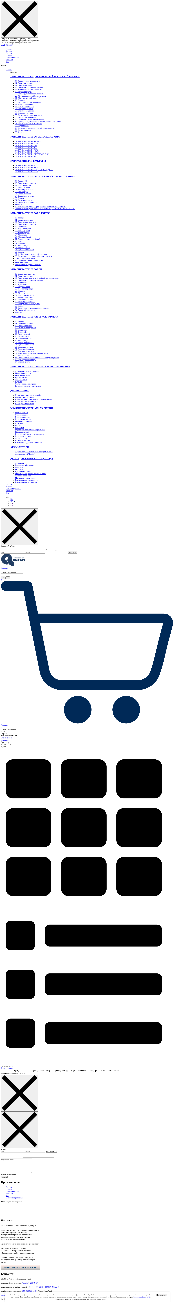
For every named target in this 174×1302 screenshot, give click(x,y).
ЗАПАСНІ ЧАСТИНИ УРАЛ (27, 152)
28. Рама (18, 241)
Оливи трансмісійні (23, 419)
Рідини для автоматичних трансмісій (30, 430)
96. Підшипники (22, 126)
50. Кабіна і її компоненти (25, 117)
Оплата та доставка (13, 57)
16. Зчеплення (21, 226)
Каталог (9, 51)
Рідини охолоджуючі (23, 421)
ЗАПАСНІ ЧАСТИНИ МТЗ (26, 165)
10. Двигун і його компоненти (27, 81)
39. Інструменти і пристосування (28, 115)
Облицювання (21, 380)
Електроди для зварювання (26, 482)
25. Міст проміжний (23, 237)
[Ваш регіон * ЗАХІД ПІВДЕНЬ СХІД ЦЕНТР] (51, 1151)
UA (2, 45)
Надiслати (72, 552)
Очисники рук (21, 438)
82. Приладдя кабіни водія (25, 360)
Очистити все (6, 738)
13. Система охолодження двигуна (29, 87)
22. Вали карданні (22, 187)
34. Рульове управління (24, 107)
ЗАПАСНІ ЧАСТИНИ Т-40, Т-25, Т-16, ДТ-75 (34, 170)
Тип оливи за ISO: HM (10, 736)
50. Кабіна (19, 306)
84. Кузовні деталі (22, 362)
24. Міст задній (21, 235)
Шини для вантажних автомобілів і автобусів (33, 399)
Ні (11, 744)
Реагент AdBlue (21, 413)
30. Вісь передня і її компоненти (28, 102)
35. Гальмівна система (24, 109)
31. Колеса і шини (22, 248)
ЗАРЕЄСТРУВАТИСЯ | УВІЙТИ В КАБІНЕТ (20, 1268)
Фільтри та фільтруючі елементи (28, 265)
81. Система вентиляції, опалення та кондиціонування (37, 358)
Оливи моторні (21, 415)
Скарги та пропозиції (14, 1198)
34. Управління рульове (24, 196)
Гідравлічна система (23, 373)
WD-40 (18, 425)
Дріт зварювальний (23, 476)
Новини (9, 55)
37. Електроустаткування (25, 200)
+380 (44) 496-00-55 (35, 1287)
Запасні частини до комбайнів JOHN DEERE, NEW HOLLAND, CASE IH (45, 209)
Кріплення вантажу (23, 472)
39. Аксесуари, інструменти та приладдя (31, 353)
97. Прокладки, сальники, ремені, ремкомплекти (34, 128)
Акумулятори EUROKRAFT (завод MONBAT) (34, 452)
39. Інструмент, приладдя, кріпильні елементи (33, 256)
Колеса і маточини (22, 375)
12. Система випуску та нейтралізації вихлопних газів (37, 278)
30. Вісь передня (21, 192)
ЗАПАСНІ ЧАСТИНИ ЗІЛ (26, 148)
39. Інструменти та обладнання (27, 304)
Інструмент (19, 469)
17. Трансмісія (21, 285)
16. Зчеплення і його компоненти (28, 90)
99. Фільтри (20, 132)
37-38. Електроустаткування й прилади (31, 254)
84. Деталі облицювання (25, 310)
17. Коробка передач (23, 92)
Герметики (19, 428)
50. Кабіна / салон (22, 355)
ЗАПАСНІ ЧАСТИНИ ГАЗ (26, 146)
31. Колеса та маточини (24, 295)
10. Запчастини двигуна (25, 274)
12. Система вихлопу (23, 85)
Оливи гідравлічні (22, 417)
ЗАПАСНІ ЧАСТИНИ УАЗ (26, 156)
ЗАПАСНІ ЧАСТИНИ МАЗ (26, 143)
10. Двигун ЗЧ (21, 181)
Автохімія (19, 423)
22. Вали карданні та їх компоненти (29, 94)
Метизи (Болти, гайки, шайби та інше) (30, 474)
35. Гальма (19, 198)
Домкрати (19, 467)
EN (8, 45)
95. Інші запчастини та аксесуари (28, 124)
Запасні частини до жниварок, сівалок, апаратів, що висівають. (40, 207)
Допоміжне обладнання (24, 465)
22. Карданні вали (22, 287)
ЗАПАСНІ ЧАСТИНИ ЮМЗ (26, 168)
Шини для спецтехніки (24, 404)
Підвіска (18, 382)
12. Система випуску (23, 326)
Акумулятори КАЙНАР (25, 454)
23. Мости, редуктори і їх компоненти (30, 96)
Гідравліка (19, 204)
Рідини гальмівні (22, 432)
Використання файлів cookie (142, 1297)
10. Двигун (19, 218)
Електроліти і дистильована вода (28, 443)
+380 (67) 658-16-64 (29, 1291)
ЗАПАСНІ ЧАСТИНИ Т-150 (26, 172)
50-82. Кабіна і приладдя (25, 258)
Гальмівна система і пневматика (28, 386)
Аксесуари (19, 463)
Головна (9, 49)
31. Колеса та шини (23, 194)
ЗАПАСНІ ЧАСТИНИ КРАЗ (26, 150)
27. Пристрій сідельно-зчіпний (27, 239)
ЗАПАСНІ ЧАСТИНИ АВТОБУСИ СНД (32, 154)
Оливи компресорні (23, 436)
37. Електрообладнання (24, 111)
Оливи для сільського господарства (29, 434)
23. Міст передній (22, 233)
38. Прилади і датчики (24, 113)
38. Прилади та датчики (24, 351)
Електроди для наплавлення (26, 480)
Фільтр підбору (7, 1068)
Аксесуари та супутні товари (27, 371)
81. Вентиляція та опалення (26, 202)
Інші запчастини (21, 263)
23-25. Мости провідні (24, 289)
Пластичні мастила (23, 440)
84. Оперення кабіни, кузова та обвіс (30, 260)
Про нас (9, 53)
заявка (4, 1177)
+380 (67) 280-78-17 (30, 1283)
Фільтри (18, 312)
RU (5, 45)
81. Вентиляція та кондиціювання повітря (32, 308)
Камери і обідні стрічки (24, 397)
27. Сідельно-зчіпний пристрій (27, 98)
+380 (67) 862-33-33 (52, 1287)
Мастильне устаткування (25, 478)
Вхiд (7, 62)
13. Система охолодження (25, 183)
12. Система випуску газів (25, 222)
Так (5, 744)
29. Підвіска (20, 100)
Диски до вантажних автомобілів (28, 395)
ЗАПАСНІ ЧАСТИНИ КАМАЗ (27, 141)
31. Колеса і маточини (24, 104)
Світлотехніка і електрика (25, 384)
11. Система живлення (24, 83)
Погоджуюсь (161, 1295)
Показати (5, 740)
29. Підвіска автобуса (23, 338)
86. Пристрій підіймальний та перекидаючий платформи (38, 121)
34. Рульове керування (24, 297)
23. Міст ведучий (22, 336)
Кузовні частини (22, 377)
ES (11, 45)
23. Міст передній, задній (25, 190)
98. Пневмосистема (23, 130)
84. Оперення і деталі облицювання (29, 119)
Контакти (9, 60)
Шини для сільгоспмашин (25, 401)
